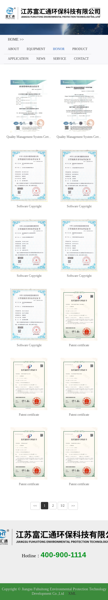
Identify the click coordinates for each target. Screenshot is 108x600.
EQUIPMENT (36, 49)
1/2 (62, 505)
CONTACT (81, 59)
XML (72, 594)
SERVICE (59, 59)
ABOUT (13, 49)
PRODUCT (79, 49)
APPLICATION (18, 59)
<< (35, 506)
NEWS (40, 59)
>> (73, 506)
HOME (13, 40)
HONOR (58, 49)
